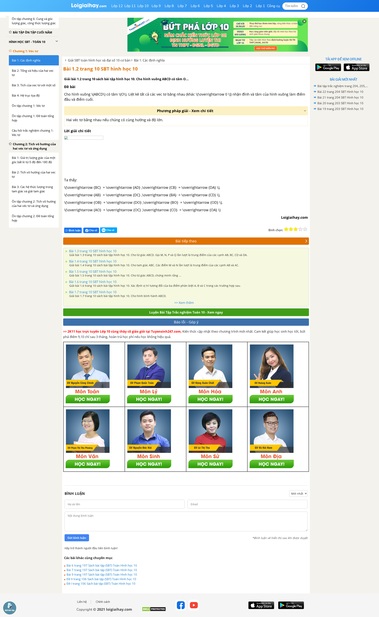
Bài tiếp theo (186, 241)
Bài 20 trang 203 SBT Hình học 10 (340, 103)
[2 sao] (291, 229)
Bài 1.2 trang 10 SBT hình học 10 (100, 68)
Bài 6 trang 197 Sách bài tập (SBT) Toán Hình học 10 (102, 565)
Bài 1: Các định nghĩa (149, 60)
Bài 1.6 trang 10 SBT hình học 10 (92, 282)
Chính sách (103, 602)
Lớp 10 (143, 6)
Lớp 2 (247, 6)
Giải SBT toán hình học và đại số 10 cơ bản (99, 60)
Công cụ (273, 6)
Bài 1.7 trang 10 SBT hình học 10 (92, 292)
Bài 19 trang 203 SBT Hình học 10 (340, 109)
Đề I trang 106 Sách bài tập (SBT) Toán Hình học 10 (101, 583)
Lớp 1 (260, 6)
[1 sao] (286, 229)
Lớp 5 (208, 6)
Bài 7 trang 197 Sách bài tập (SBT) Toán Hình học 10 (102, 570)
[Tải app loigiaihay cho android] (327, 67)
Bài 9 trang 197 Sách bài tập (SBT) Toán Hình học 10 (102, 574)
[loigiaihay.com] (89, 7)
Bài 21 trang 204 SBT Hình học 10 (340, 97)
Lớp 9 (156, 6)
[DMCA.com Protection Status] (154, 610)
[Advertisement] (343, 174)
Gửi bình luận (77, 537)
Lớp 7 (182, 6)
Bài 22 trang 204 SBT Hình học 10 (340, 92)
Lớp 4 (221, 6)
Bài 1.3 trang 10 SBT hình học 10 (92, 251)
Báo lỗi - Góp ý (186, 322)
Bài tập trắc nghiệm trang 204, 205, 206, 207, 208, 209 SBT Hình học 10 (342, 86)
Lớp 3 (234, 6)
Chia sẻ (92, 230)
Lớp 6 (195, 6)
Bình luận (75, 230)
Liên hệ (82, 602)
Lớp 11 (130, 6)
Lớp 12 (117, 6)
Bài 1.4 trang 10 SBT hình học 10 (92, 261)
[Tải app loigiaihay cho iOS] (356, 67)
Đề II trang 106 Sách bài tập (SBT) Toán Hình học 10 (101, 579)
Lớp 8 (169, 6)
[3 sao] (295, 229)
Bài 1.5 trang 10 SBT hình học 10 (92, 271)
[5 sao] (305, 229)
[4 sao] (300, 229)
